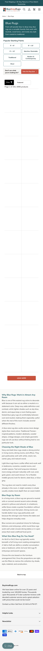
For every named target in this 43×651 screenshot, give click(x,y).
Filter (8, 82)
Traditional (12, 57)
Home (4, 16)
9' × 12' (12, 51)
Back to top (21, 574)
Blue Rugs (11, 16)
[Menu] (39, 9)
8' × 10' (30, 45)
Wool (12, 64)
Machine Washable (31, 51)
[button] (34, 9)
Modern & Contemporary (31, 57)
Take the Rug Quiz (29, 71)
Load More (21, 378)
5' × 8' (12, 45)
